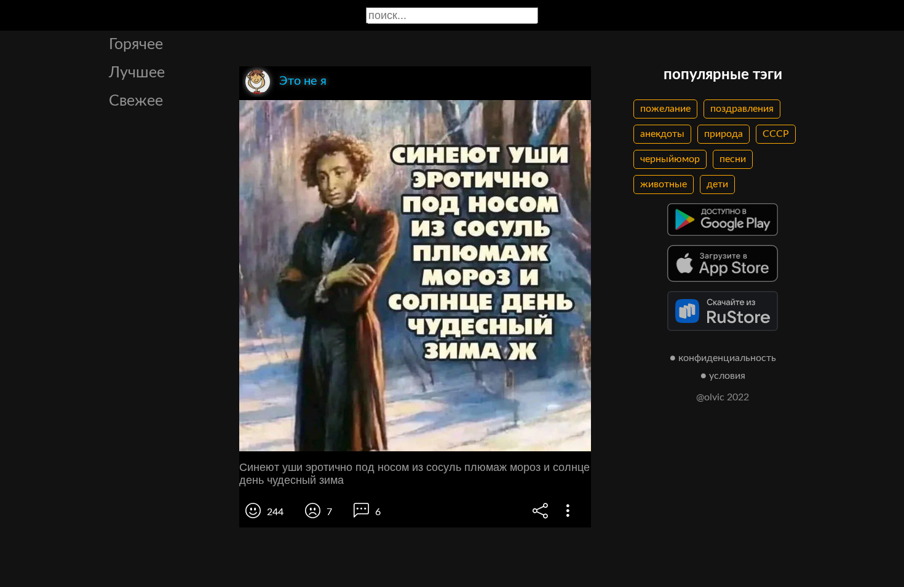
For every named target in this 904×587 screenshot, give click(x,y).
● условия (722, 376)
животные (663, 184)
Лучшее (137, 72)
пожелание (665, 109)
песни (733, 159)
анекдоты (662, 134)
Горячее (136, 44)
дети (717, 184)
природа (723, 134)
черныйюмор (670, 159)
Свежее (136, 101)
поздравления (742, 109)
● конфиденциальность (723, 358)
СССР (776, 134)
